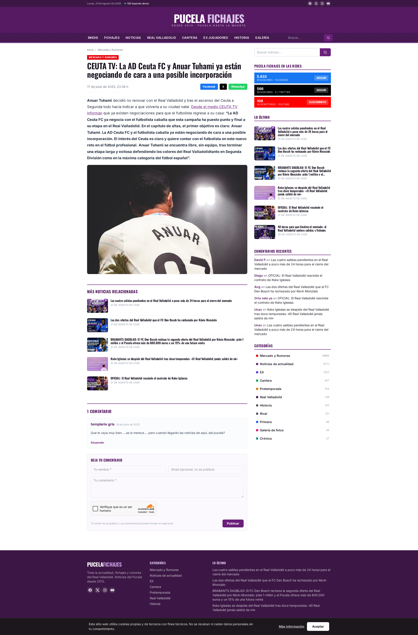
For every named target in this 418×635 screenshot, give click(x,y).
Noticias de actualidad (166, 575)
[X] (316, 3)
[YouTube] (328, 3)
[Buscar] (328, 37)
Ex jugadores (215, 37)
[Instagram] (322, 3)
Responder (97, 442)
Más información (291, 626)
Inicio (93, 37)
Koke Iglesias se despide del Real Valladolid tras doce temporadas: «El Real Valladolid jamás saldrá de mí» (291, 314)
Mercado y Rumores (110, 49)
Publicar (233, 523)
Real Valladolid (161, 37)
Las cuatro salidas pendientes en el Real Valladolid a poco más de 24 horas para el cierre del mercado (291, 264)
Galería (262, 37)
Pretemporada (160, 592)
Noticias (133, 37)
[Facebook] (310, 3)
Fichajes (112, 37)
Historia (241, 37)
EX (152, 581)
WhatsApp (238, 86)
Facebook (209, 86)
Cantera (189, 37)
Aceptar (318, 626)
